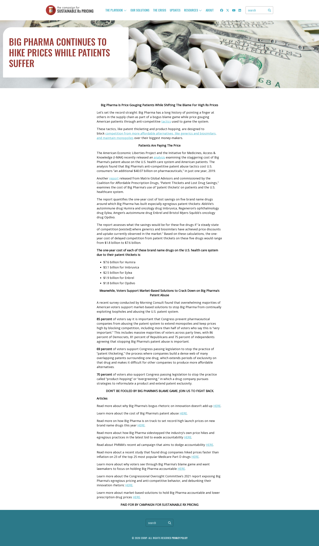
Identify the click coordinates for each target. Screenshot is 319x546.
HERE (217, 406)
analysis (159, 157)
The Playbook (114, 10)
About (210, 10)
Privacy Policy (179, 538)
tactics (166, 121)
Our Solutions (139, 10)
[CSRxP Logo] (69, 10)
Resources (191, 10)
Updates (175, 10)
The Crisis (159, 10)
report (114, 178)
